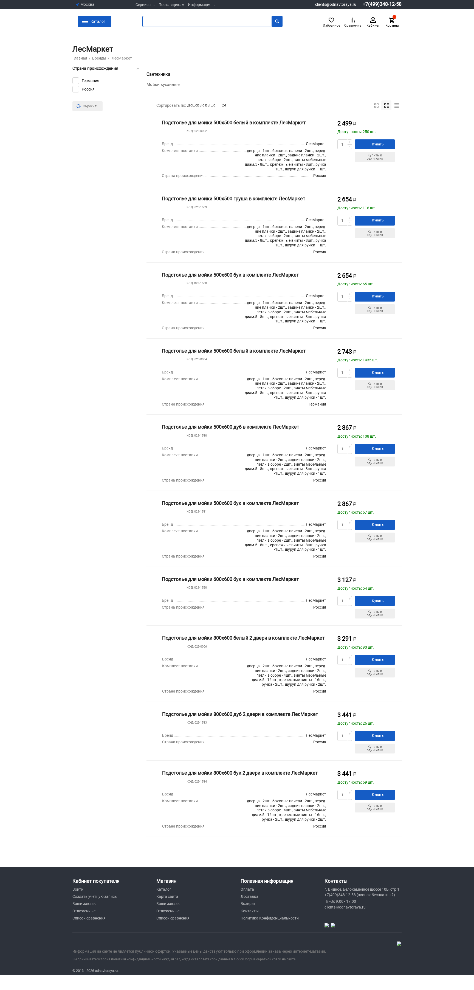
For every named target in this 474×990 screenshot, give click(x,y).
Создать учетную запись (94, 896)
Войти (77, 889)
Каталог (163, 889)
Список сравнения (89, 918)
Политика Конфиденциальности (270, 918)
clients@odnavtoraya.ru (335, 4)
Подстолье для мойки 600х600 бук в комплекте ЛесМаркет (230, 579)
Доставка (249, 896)
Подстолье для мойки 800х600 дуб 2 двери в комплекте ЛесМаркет (240, 714)
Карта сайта (167, 896)
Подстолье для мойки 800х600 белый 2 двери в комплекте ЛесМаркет (243, 638)
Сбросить (90, 106)
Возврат (248, 903)
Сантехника (158, 74)
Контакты (250, 911)
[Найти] (277, 21)
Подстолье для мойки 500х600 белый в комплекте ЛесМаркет (234, 351)
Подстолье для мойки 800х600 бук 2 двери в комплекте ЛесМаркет (240, 773)
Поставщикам (171, 4)
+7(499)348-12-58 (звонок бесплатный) (360, 895)
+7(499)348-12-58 (382, 4)
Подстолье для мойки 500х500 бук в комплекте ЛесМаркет (230, 275)
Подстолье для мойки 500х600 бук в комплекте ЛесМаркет (230, 503)
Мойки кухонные (163, 84)
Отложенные (83, 911)
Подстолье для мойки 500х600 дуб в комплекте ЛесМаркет (230, 427)
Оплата (247, 889)
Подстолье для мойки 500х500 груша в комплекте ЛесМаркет (233, 198)
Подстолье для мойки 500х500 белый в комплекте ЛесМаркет (234, 122)
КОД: (190, 131)
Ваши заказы (84, 903)
